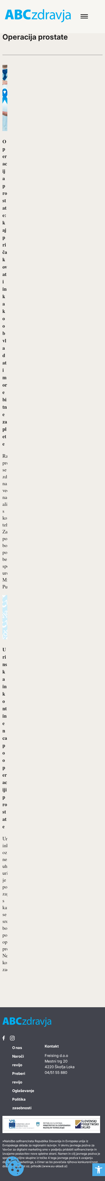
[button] (98, 1169)
